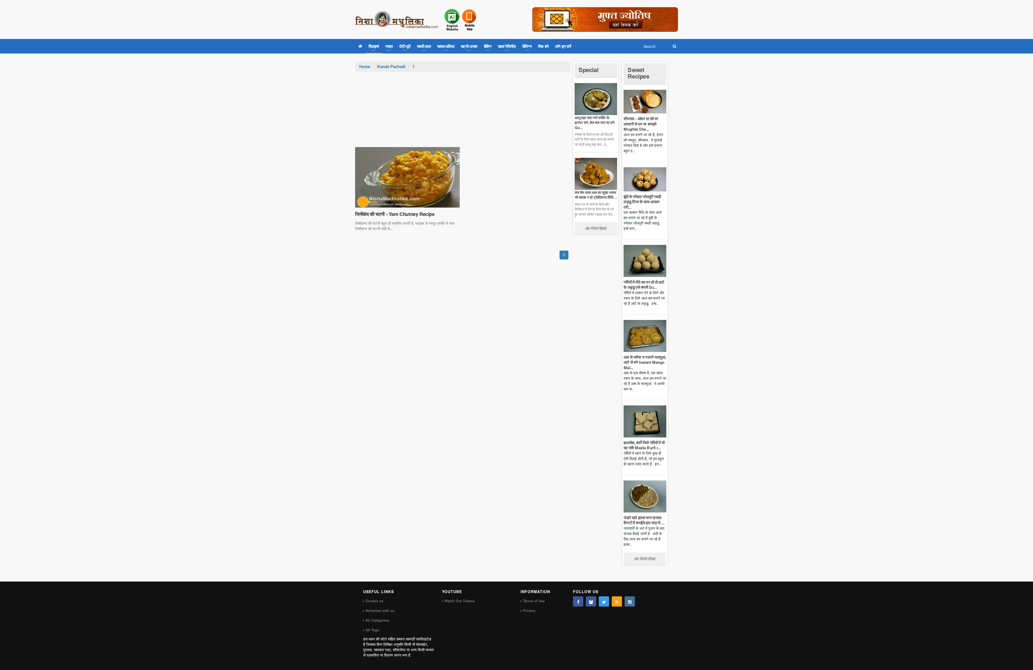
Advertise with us (380, 610)
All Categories (377, 620)
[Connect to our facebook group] (591, 601)
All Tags (372, 629)
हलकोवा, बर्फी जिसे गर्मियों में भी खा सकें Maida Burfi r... (644, 445)
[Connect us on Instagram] (630, 601)
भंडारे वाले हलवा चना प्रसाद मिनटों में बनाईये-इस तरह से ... (644, 520)
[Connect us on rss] (617, 601)
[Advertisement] (462, 112)
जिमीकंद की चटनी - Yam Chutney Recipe (395, 214)
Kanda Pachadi (391, 66)
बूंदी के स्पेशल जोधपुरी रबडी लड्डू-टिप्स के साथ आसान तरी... (642, 202)
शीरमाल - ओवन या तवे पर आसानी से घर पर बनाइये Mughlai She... (641, 124)
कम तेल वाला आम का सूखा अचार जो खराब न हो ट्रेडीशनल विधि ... (596, 195)
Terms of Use (534, 600)
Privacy (529, 610)
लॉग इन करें (563, 46)
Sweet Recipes (638, 72)
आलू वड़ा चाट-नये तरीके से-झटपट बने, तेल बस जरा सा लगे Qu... (594, 122)
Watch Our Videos (459, 600)
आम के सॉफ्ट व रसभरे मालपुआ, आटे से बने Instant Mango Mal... (645, 362)
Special (588, 69)
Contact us (374, 600)
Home (364, 66)
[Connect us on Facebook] (578, 601)
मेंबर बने (543, 46)
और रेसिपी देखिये (596, 228)
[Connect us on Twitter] (604, 601)
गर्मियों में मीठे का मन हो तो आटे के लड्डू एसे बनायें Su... (644, 284)
